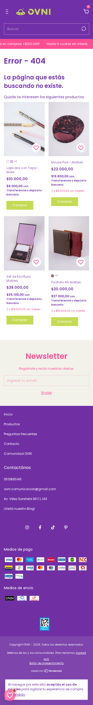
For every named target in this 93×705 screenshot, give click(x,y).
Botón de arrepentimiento (46, 663)
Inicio (8, 414)
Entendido (17, 694)
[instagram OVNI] (27, 527)
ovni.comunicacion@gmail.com (30, 489)
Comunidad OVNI (18, 453)
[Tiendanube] (46, 671)
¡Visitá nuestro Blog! (19, 508)
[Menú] (8, 12)
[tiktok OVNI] (53, 527)
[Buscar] (83, 29)
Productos (12, 424)
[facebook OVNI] (40, 527)
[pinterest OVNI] (66, 527)
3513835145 (13, 479)
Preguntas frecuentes (20, 434)
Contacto (11, 444)
